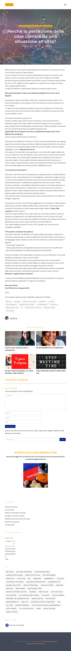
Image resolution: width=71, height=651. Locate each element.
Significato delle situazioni (33, 307)
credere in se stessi (13, 585)
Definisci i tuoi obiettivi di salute (15, 513)
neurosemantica (12, 602)
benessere (37, 578)
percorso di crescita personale (43, 602)
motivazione (50, 598)
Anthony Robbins (49, 575)
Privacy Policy (46, 641)
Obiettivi (24, 602)
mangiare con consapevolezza (17, 598)
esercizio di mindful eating (16, 592)
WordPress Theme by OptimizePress (35, 643)
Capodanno (42, 301)
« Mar (6, 559)
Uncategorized (47, 26)
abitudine (10, 572)
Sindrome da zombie (49, 307)
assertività (10, 578)
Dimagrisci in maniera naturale (14, 516)
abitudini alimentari (24, 572)
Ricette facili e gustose (12, 522)
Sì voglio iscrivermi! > (39, 459)
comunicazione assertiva (35, 582)
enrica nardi (20, 588)
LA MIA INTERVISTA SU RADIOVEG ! (50, 348)
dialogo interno (47, 585)
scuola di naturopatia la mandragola (46, 605)
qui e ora (9, 605)
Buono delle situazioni (29, 301)
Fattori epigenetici (42, 304)
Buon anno (17, 301)
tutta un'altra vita (26, 608)
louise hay (45, 595)
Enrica (13, 318)
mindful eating (37, 598)
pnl (22, 307)
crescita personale (11, 304)
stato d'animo (10, 310)
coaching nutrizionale (15, 582)
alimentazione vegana (14, 575)
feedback (32, 592)
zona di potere (11, 612)
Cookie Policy (53, 641)
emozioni (9, 588)
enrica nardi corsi (35, 588)
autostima (21, 578)
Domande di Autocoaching (26, 304)
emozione (59, 585)
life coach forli (57, 592)
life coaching (11, 595)
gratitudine (43, 592)
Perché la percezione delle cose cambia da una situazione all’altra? (35, 36)
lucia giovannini (58, 595)
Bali (29, 578)
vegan (38, 608)
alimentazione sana (42, 572)
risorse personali (22, 605)
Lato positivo (54, 304)
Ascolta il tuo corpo (11, 507)
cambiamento (49, 578)
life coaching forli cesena (29, 595)
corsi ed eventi (9, 510)
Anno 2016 (9, 301)
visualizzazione (49, 608)
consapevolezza (54, 582)
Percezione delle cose (12, 307)
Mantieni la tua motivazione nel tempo (30, 26)
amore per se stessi (32, 575)
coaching (51, 301)
